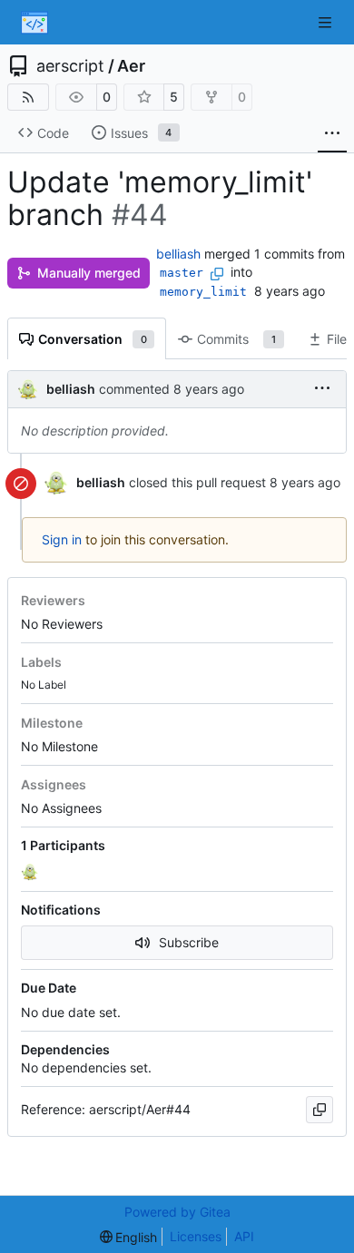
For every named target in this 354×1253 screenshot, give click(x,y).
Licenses (195, 1236)
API (244, 1236)
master (181, 272)
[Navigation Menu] (327, 22)
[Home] (34, 22)
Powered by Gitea (177, 1211)
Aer (131, 66)
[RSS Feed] (28, 97)
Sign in (62, 539)
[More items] (332, 133)
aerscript (70, 66)
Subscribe (189, 942)
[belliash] (32, 872)
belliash (178, 253)
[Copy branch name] (217, 274)
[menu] (322, 388)
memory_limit (203, 292)
